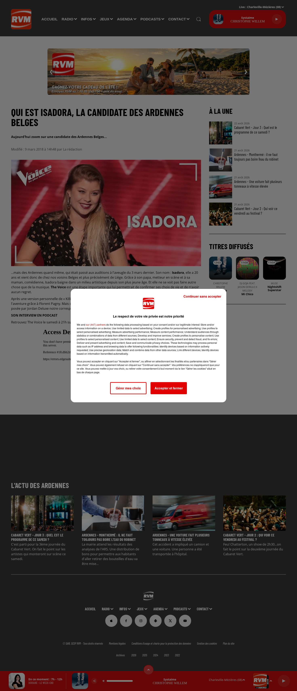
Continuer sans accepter (202, 296)
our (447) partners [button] (96, 324)
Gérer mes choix (128, 388)
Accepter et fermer (169, 388)
